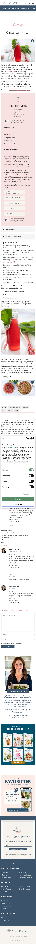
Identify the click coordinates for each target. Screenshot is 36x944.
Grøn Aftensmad (6, 889)
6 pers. (19, 116)
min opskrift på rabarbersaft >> (19, 90)
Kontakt (3, 909)
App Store (4, 917)
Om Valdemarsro (6, 906)
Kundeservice (23, 872)
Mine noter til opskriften (12, 237)
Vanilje (17, 410)
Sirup (3, 410)
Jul (19, 892)
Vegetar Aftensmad (25, 886)
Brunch (4, 407)
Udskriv (12, 208)
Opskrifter (6, 8)
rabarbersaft (11, 72)
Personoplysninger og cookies (18, 936)
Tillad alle (18, 499)
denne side (18, 431)
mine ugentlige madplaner (18, 706)
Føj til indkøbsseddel (13, 192)
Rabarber (10, 410)
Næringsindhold (9, 230)
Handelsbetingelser (25, 875)
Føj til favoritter (15, 203)
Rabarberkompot (9, 398)
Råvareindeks (5, 903)
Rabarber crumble (26, 398)
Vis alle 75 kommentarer (16, 610)
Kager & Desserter (25, 889)
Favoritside (5, 872)
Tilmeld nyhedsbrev (18, 849)
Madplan (15, 8)
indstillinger (22, 461)
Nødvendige (18, 504)
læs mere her (22, 856)
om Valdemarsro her (18, 717)
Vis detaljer (26, 494)
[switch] (31, 475)
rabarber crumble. (9, 262)
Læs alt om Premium (25, 878)
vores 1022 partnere (12, 447)
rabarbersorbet (14, 511)
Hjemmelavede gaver (14, 407)
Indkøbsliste (25, 8)
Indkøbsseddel (6, 878)
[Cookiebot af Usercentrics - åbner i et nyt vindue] (26, 438)
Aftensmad (4, 886)
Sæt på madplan (14, 198)
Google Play (5, 920)
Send (11, 213)
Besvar (12, 525)
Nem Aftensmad (6, 892)
